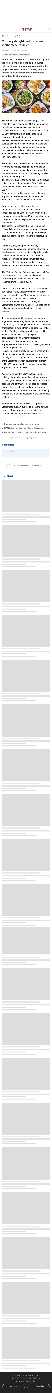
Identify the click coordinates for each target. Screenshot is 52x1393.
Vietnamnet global (12, 36)
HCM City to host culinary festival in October (24, 428)
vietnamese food (15, 439)
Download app (14, 1386)
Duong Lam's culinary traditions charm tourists (25, 432)
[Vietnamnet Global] (27, 31)
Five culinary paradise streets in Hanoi (21, 424)
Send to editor (38, 1386)
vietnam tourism (31, 439)
